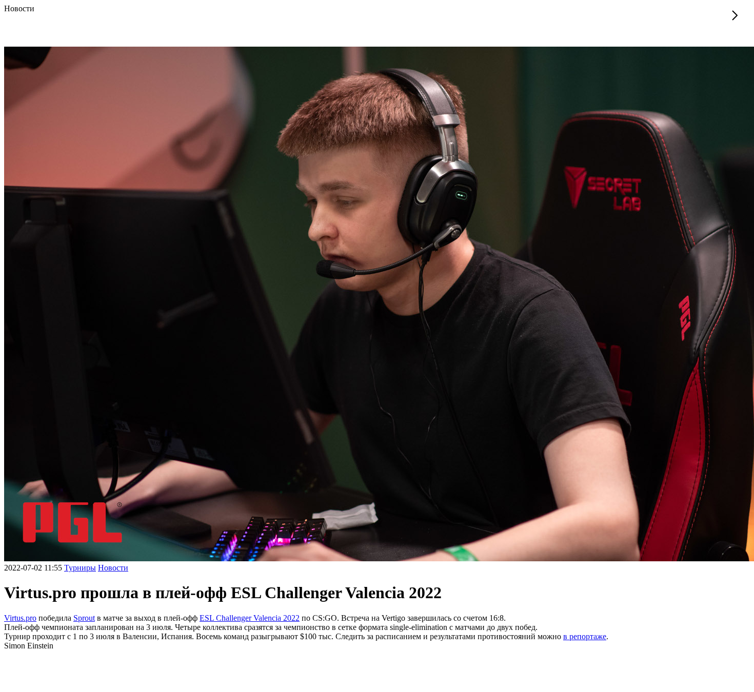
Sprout (84, 618)
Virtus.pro (20, 618)
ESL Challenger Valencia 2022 (250, 618)
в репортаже (584, 636)
